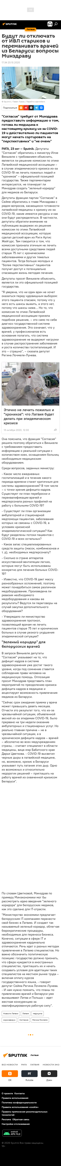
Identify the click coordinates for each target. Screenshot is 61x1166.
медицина (37, 1013)
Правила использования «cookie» (20, 1107)
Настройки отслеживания (16, 1123)
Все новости (10, 1064)
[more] (55, 429)
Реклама (6, 1119)
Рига (24, 1064)
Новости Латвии (10, 1013)
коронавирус (9, 1020)
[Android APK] (12, 1133)
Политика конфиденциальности (19, 1102)
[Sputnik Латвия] (10, 25)
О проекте (7, 1093)
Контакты (19, 1093)
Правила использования (15, 1097)
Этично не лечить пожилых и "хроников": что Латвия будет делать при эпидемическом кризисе (29, 416)
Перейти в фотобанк (35, 101)
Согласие (23, 1020)
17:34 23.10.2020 (11, 62)
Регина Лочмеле (39, 1020)
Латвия (25, 1013)
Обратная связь (20, 1119)
